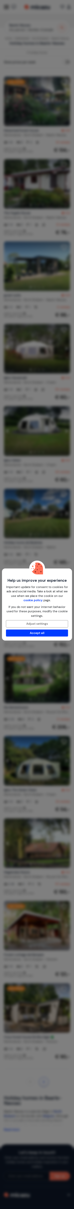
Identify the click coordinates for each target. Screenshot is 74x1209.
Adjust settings (37, 624)
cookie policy (33, 600)
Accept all (37, 633)
